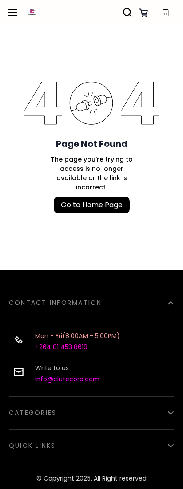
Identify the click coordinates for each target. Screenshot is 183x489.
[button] (91, 298)
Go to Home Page (92, 205)
